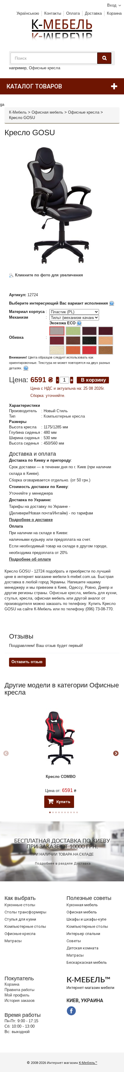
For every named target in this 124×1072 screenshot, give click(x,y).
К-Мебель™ (88, 1063)
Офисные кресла (44, 68)
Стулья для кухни (20, 919)
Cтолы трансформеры (25, 912)
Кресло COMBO (61, 776)
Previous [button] (6, 754)
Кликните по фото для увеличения (48, 275)
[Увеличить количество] (71, 379)
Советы (74, 941)
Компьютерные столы (25, 926)
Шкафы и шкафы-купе (86, 919)
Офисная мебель (47, 112)
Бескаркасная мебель (87, 962)
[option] (60, 753)
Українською (28, 13)
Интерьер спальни (83, 933)
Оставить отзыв (26, 662)
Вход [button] (111, 5)
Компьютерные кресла (64, 416)
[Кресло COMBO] (60, 738)
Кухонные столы (20, 905)
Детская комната (82, 948)
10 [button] (77, 812)
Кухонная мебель (82, 905)
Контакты (52, 13)
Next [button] (116, 754)
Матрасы (13, 941)
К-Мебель (18, 112)
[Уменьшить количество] (57, 379)
